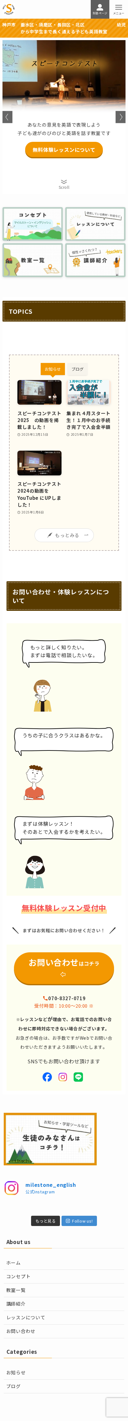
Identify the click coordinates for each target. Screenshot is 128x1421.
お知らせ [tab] (53, 369)
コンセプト (18, 1276)
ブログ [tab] (77, 369)
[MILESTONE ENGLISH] (8, 9)
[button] (7, 117)
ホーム (13, 1262)
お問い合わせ (20, 1331)
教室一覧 (16, 1290)
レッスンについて (25, 1317)
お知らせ (16, 1372)
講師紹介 (16, 1303)
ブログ (13, 1386)
